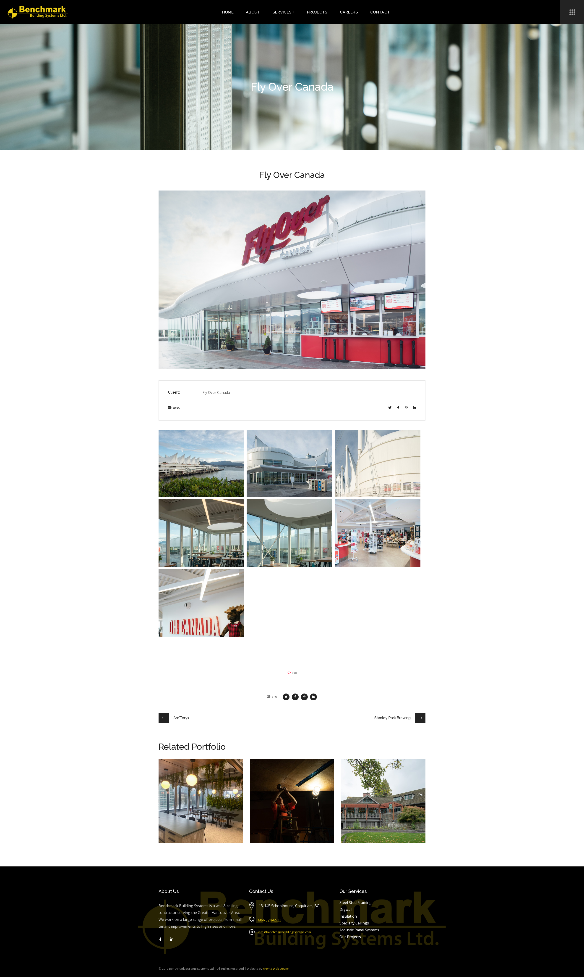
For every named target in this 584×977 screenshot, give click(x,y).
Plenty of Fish (185, 770)
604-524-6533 (269, 920)
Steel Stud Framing (182, 783)
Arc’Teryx (270, 770)
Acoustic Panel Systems (186, 776)
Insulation (176, 780)
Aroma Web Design (276, 968)
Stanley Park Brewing (378, 770)
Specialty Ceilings (201, 780)
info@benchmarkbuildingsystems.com (284, 932)
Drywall (214, 776)
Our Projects (350, 936)
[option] (200, 804)
